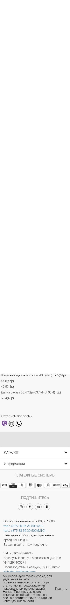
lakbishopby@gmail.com (20, 572)
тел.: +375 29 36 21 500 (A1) (23, 526)
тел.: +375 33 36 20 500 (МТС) (24, 530)
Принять (61, 588)
